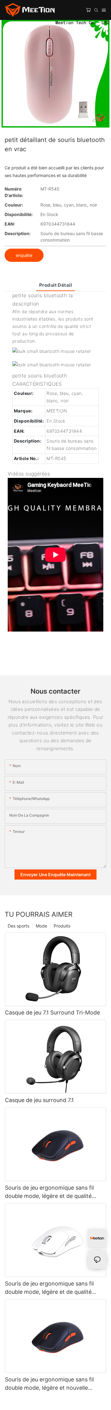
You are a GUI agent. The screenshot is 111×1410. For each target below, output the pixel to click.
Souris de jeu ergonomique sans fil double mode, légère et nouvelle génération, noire (49, 1384)
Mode (41, 925)
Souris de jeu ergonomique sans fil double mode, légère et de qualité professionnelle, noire (49, 1192)
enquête (24, 255)
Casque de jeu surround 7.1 (39, 1100)
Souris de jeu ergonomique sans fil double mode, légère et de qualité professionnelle (49, 1288)
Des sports (18, 925)
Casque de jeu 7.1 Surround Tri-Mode (52, 1012)
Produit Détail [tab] (55, 285)
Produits (62, 925)
